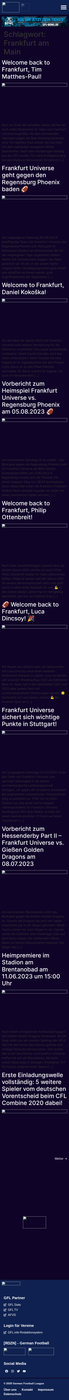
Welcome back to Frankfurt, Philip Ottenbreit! (26, 510)
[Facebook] (7, 1371)
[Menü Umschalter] (64, 7)
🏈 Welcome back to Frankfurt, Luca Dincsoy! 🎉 (30, 611)
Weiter (61, 1158)
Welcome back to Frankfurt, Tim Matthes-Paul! (26, 69)
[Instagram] (12, 1371)
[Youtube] (24, 1371)
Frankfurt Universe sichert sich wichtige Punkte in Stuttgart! (31, 717)
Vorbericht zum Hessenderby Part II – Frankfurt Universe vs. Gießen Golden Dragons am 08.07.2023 (33, 846)
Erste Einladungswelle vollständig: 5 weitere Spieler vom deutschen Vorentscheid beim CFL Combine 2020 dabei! (34, 1089)
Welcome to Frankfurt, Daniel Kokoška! (33, 288)
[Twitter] (18, 1371)
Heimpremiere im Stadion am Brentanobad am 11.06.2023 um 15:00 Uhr (31, 969)
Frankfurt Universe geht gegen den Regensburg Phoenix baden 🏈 (31, 178)
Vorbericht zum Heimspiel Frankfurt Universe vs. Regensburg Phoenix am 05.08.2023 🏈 (31, 397)
